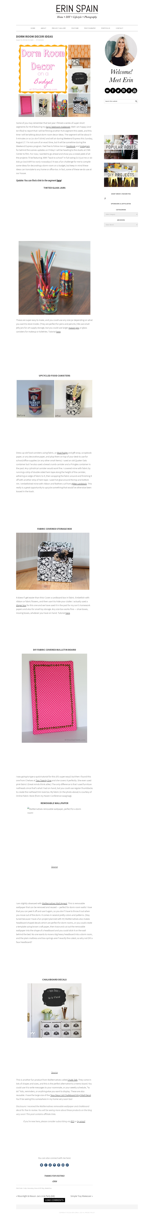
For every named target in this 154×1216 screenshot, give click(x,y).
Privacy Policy (90, 1212)
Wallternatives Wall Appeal (54, 903)
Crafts (25, 1188)
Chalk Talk (72, 1079)
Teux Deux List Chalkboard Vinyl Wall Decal (70, 1095)
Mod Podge (62, 452)
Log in (81, 1212)
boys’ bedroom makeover (58, 126)
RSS (72, 1121)
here (59, 180)
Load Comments (54, 1200)
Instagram (85, 146)
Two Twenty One (43, 780)
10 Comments (40, 40)
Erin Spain (77, 11)
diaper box (21, 605)
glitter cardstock (79, 483)
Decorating (30, 1188)
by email (81, 1121)
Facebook (70, 146)
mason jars (74, 327)
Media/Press (48, 1188)
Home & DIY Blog (39, 1188)
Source (54, 866)
